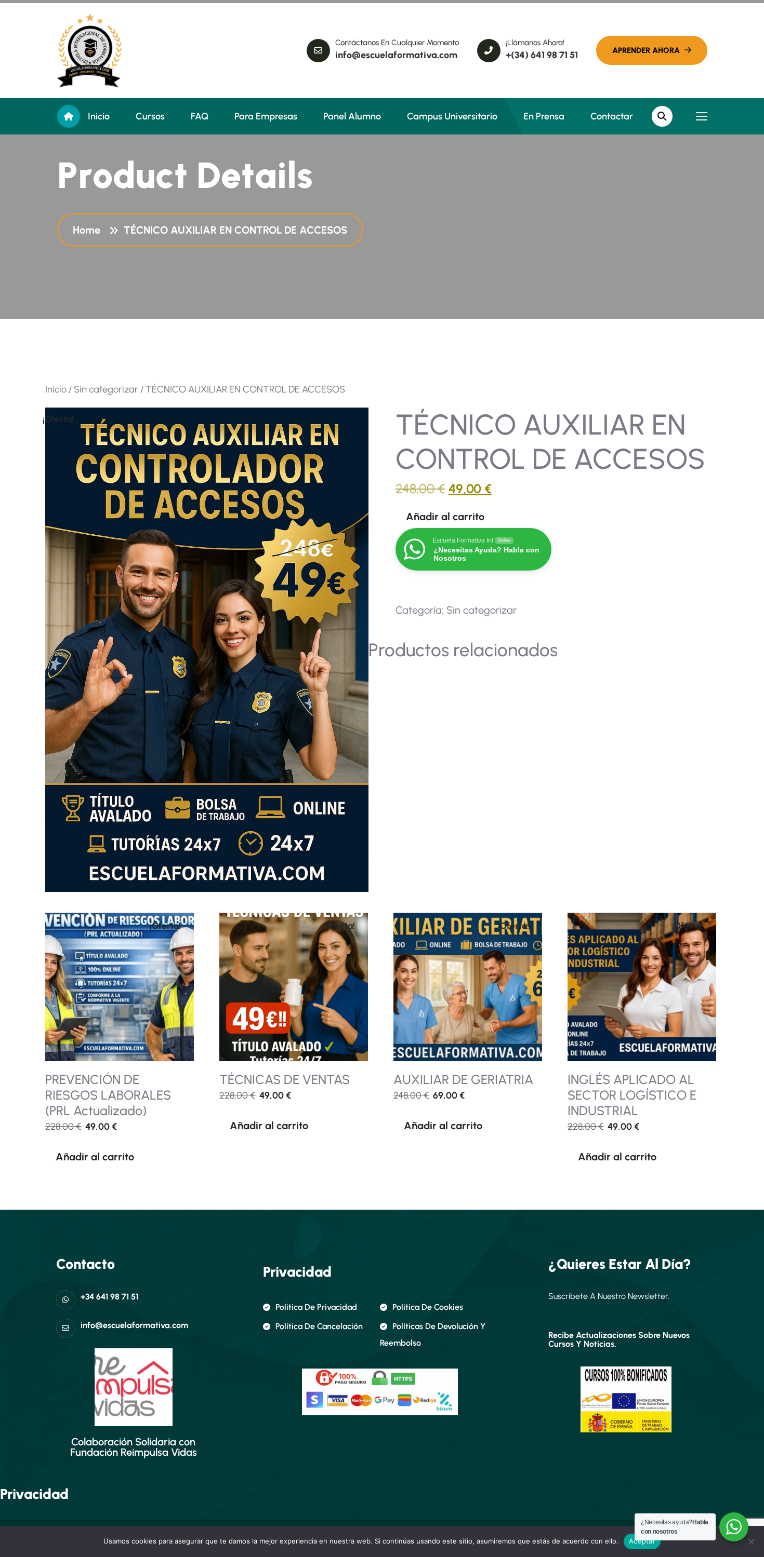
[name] (89, 50)
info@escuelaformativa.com (396, 55)
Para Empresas (265, 116)
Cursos (150, 116)
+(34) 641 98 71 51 (542, 55)
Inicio (99, 116)
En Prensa (543, 116)
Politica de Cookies (427, 1307)
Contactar (611, 116)
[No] (751, 1541)
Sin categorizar (106, 389)
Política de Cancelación (319, 1326)
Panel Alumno (352, 116)
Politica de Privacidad (316, 1307)
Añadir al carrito (445, 516)
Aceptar (642, 1541)
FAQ (199, 116)
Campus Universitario (452, 116)
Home (89, 230)
